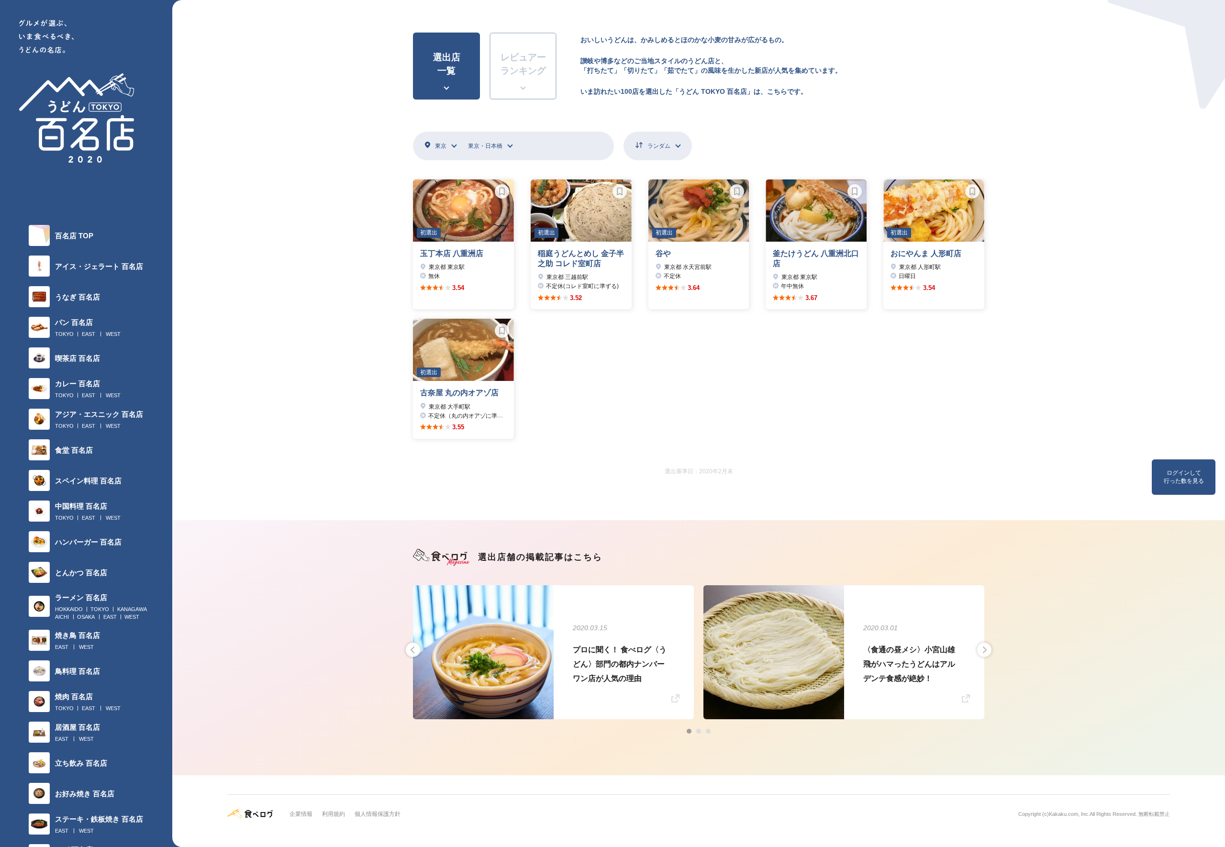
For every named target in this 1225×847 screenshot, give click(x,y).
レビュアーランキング (523, 64)
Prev (413, 650)
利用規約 (333, 814)
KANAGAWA (132, 609)
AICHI (62, 617)
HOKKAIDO (69, 609)
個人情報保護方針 (378, 814)
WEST (113, 334)
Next (984, 650)
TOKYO (64, 334)
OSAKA (86, 617)
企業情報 (301, 814)
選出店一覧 (446, 64)
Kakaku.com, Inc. (1069, 814)
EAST (88, 334)
